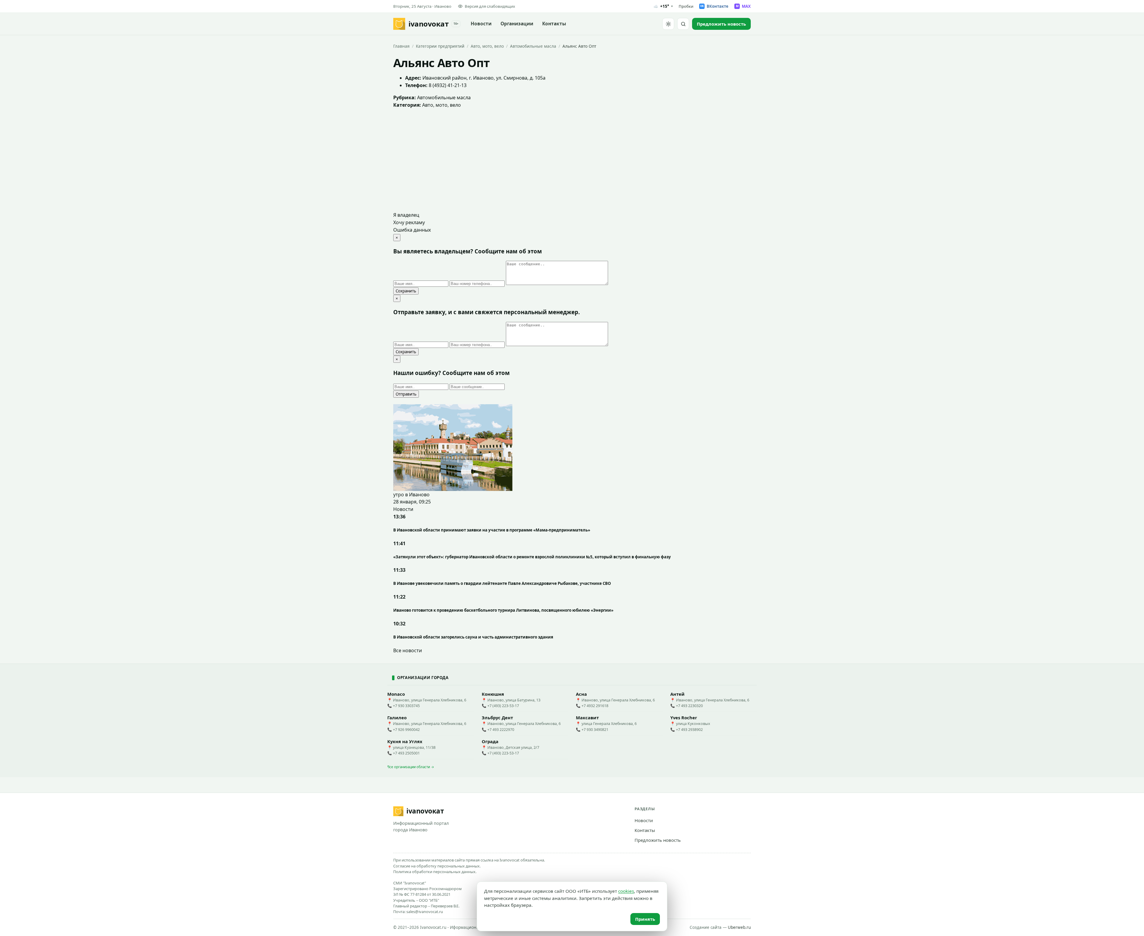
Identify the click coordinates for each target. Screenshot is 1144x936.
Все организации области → (410, 767)
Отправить (406, 394)
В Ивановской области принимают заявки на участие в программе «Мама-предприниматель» (491, 530)
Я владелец (406, 215)
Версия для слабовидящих (490, 6)
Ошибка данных (412, 230)
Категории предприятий (440, 46)
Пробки (686, 6)
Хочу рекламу (409, 222)
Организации (516, 24)
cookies (626, 891)
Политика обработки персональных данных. (434, 871)
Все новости (407, 650)
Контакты (554, 24)
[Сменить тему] (668, 24)
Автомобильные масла (533, 46)
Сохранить (406, 291)
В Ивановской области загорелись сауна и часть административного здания (473, 637)
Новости (481, 24)
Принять (645, 919)
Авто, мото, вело (487, 46)
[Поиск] (683, 24)
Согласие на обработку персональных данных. (437, 866)
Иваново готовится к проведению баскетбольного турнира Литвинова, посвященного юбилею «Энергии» (503, 610)
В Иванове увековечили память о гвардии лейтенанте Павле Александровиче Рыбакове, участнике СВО (502, 583)
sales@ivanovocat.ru (424, 911)
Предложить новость (658, 840)
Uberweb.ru (739, 927)
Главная (401, 46)
